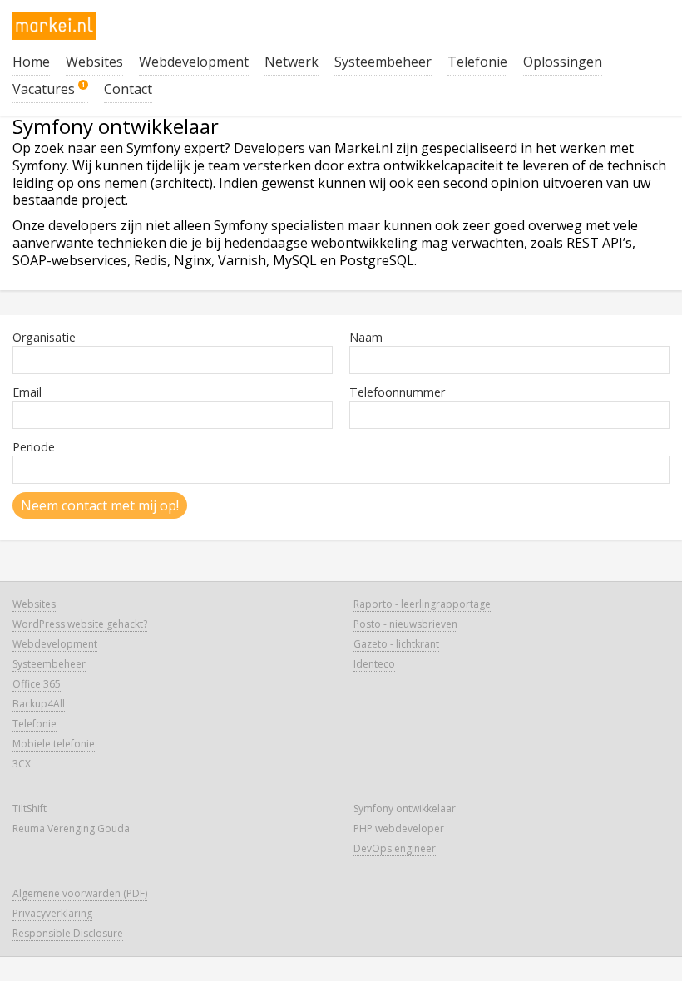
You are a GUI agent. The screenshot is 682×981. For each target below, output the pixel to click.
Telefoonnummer (397, 392)
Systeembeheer (383, 61)
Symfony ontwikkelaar (404, 808)
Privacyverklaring (52, 913)
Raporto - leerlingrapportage (422, 604)
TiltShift (29, 808)
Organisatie (44, 337)
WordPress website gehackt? (79, 624)
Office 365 (36, 684)
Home (31, 61)
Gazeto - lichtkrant (396, 644)
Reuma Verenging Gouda (71, 828)
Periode (33, 447)
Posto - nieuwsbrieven (405, 624)
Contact (128, 89)
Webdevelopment (194, 61)
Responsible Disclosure (67, 933)
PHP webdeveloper (398, 828)
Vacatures (49, 89)
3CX (21, 764)
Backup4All (38, 704)
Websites (94, 61)
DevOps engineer (394, 848)
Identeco (374, 664)
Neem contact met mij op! (100, 505)
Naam (366, 337)
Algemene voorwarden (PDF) (79, 893)
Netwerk (291, 61)
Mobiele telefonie (53, 744)
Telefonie (477, 61)
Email (27, 392)
